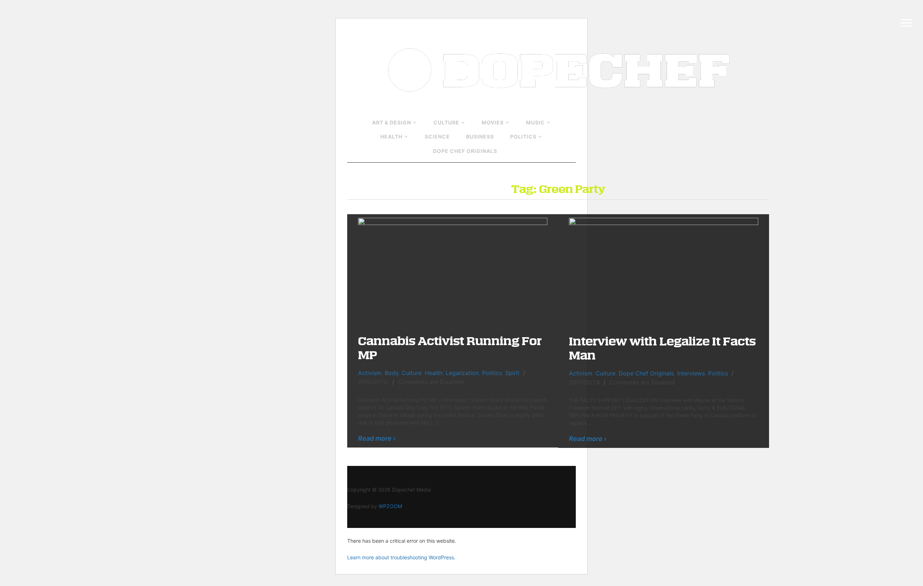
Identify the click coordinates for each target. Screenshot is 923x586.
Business (480, 136)
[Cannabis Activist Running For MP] (452, 270)
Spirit (512, 372)
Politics (523, 136)
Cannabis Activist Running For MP (450, 347)
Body (391, 372)
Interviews (691, 373)
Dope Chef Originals (465, 151)
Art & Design (391, 122)
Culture (446, 122)
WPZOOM (390, 506)
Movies (493, 122)
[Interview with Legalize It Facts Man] (663, 270)
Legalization (462, 372)
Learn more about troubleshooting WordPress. (401, 557)
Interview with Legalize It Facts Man (662, 347)
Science (437, 136)
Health (391, 136)
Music (535, 122)
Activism (369, 372)
